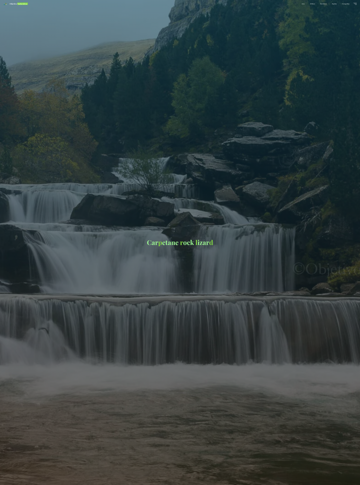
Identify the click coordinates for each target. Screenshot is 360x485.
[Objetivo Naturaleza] (5, 4)
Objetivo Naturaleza (18, 4)
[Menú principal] (355, 4)
